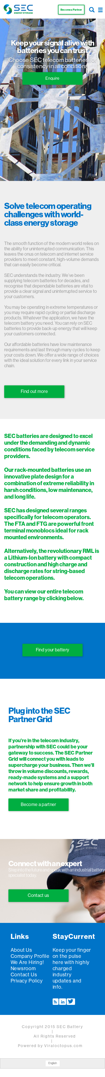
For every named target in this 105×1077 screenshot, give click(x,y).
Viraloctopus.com (63, 1046)
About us (21, 950)
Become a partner (38, 804)
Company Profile (30, 956)
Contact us (38, 895)
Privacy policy (27, 980)
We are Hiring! (27, 962)
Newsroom (23, 968)
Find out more (34, 391)
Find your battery (52, 650)
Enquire (52, 78)
